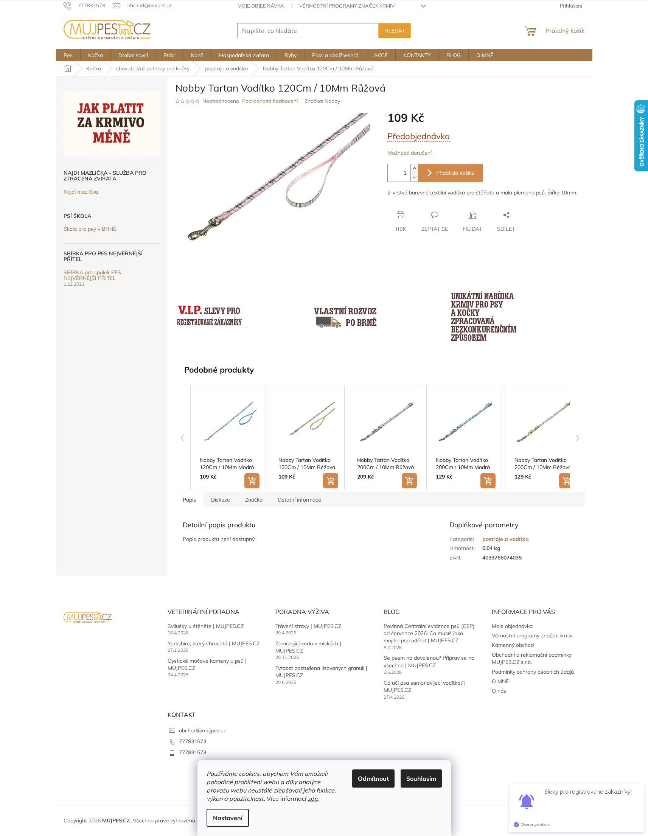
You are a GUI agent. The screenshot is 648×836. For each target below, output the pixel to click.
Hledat (394, 30)
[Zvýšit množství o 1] (414, 168)
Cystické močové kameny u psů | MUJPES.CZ (207, 664)
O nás (499, 690)
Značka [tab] (254, 499)
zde (313, 798)
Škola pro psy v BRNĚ (90, 229)
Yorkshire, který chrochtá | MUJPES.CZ (214, 643)
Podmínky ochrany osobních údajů (533, 671)
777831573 (192, 741)
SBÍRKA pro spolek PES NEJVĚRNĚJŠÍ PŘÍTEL (92, 275)
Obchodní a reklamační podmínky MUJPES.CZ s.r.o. (532, 658)
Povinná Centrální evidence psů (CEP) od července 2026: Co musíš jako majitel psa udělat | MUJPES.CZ (429, 633)
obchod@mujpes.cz (202, 730)
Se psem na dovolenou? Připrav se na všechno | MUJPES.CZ (429, 661)
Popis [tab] (189, 499)
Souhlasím (421, 778)
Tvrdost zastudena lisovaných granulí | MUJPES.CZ (321, 672)
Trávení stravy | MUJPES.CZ (308, 626)
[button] (182, 438)
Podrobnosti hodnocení (270, 101)
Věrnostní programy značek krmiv (347, 6)
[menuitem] (68, 55)
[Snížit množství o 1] (414, 177)
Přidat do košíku (455, 172)
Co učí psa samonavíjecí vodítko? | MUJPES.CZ (425, 686)
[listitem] (228, 438)
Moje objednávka (261, 6)
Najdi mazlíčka (81, 192)
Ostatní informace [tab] (299, 499)
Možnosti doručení (409, 152)
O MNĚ (500, 681)
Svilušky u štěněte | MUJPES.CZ (206, 626)
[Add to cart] (252, 480)
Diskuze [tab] (220, 499)
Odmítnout (373, 778)
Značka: (322, 101)
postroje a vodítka (505, 539)
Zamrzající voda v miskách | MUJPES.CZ (308, 647)
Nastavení (227, 818)
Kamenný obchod (513, 645)
